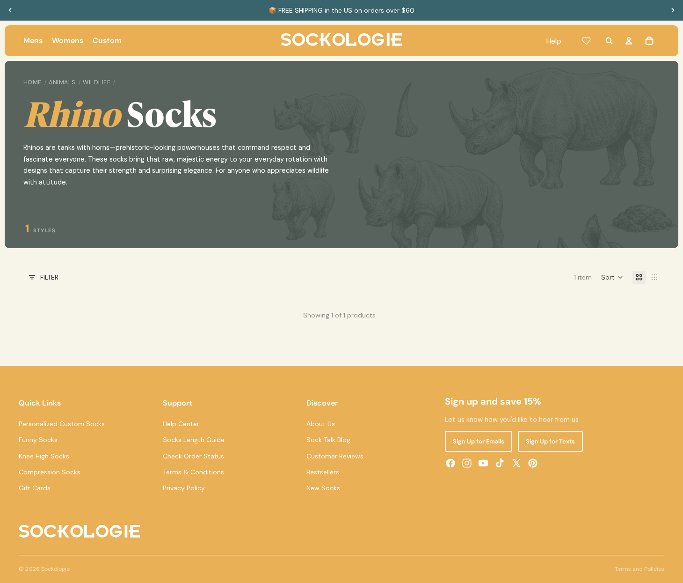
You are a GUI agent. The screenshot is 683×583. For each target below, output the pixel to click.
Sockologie (55, 569)
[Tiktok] (499, 463)
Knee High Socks (44, 456)
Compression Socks (49, 472)
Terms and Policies (639, 569)
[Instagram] (466, 463)
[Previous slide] (10, 10)
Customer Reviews (334, 456)
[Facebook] (450, 463)
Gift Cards (35, 488)
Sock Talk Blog (328, 439)
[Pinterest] (532, 463)
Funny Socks (38, 439)
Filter (49, 277)
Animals (62, 82)
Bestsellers (322, 472)
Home (32, 82)
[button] (612, 277)
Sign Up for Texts (550, 441)
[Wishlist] (586, 40)
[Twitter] (516, 463)
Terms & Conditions (193, 472)
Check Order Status (193, 456)
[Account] (628, 40)
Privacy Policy (184, 488)
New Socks (323, 488)
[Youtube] (483, 463)
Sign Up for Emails (478, 441)
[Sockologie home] (341, 40)
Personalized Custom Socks (62, 424)
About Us (320, 424)
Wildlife (96, 82)
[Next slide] (672, 10)
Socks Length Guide (194, 439)
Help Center (181, 424)
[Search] (609, 40)
